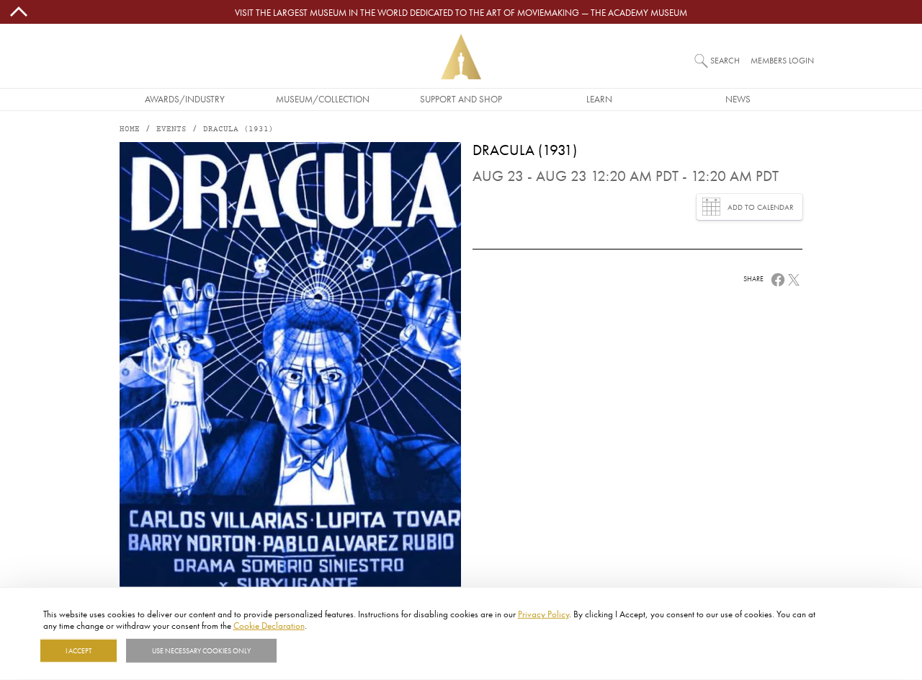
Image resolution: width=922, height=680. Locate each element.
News (738, 99)
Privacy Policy (543, 613)
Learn (599, 99)
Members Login (782, 60)
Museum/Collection (323, 99)
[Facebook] (778, 278)
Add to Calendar (761, 207)
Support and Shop (461, 99)
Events (171, 129)
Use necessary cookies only (201, 650)
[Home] (461, 56)
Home (130, 129)
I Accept (78, 650)
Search (725, 60)
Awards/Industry (185, 99)
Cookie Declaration (269, 624)
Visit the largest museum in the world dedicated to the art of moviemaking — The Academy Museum (461, 12)
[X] (794, 278)
